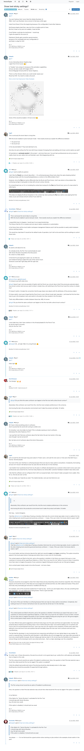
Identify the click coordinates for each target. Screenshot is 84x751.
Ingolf (10, 133)
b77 (10, 169)
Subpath (11, 13)
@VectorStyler (16, 276)
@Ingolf (14, 169)
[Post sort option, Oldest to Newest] (69, 9)
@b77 (16, 13)
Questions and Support (11, 9)
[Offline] (6, 134)
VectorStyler (8, 1)
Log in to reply (75, 9)
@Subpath (15, 341)
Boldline (11, 577)
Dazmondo (12, 720)
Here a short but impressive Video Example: (21, 79)
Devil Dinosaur (13, 379)
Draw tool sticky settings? (25, 211)
